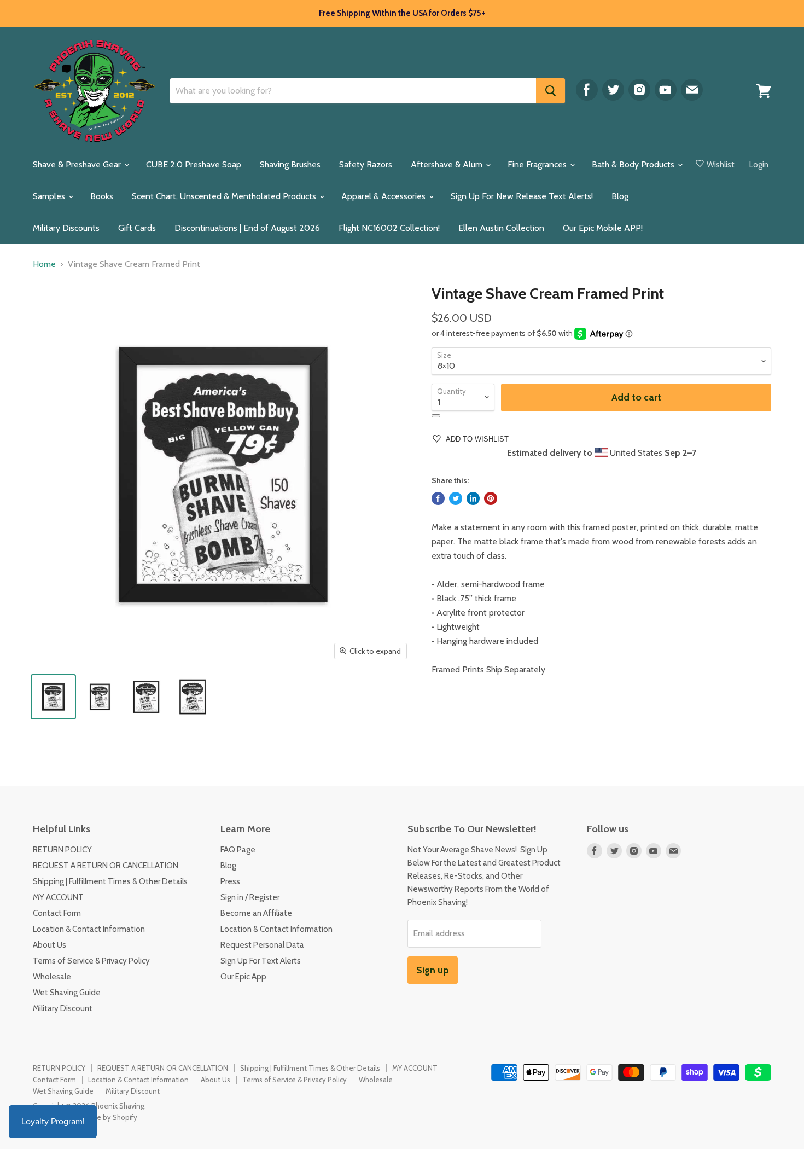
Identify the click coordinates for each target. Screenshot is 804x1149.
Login (758, 165)
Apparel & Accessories (384, 196)
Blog (619, 196)
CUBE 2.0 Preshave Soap (193, 164)
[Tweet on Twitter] (455, 498)
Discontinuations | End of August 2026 (247, 228)
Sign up (432, 970)
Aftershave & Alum (448, 164)
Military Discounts (66, 228)
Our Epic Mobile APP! (603, 228)
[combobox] (353, 90)
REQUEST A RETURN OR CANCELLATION (105, 866)
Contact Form (57, 913)
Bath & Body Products (634, 164)
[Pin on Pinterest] (490, 498)
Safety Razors (365, 164)
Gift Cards (137, 228)
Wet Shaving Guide (67, 992)
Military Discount (62, 1008)
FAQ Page (237, 850)
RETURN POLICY (62, 850)
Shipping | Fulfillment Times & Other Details (110, 881)
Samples (50, 196)
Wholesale (52, 977)
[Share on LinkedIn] (473, 498)
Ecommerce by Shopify (100, 1117)
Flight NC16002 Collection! (389, 228)
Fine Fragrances (538, 164)
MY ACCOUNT (58, 897)
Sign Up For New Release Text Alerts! (522, 196)
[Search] (550, 90)
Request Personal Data (262, 945)
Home (44, 264)
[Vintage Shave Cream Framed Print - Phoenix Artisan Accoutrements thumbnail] (53, 696)
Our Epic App (243, 977)
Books (101, 196)
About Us (49, 945)
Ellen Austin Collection (501, 228)
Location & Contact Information (89, 929)
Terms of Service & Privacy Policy (91, 961)
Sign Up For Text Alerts (260, 961)
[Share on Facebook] (438, 498)
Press (230, 881)
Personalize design (436, 415)
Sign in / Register (249, 897)
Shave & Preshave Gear (78, 164)
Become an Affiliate (256, 913)
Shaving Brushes (290, 164)
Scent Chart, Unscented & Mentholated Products (225, 196)
